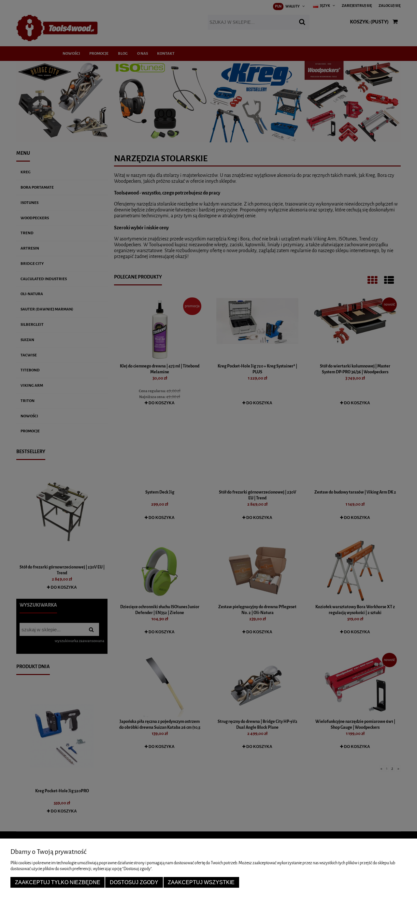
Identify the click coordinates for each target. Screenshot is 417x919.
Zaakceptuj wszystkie (201, 882)
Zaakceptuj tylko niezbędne (57, 882)
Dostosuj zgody (134, 882)
